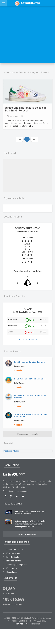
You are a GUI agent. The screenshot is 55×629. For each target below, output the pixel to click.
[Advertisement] (27, 35)
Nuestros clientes (13, 560)
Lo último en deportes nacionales (30, 379)
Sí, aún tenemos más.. (27, 534)
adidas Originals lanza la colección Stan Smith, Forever (26, 109)
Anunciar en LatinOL (15, 549)
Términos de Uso (22, 623)
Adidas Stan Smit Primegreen (25, 72)
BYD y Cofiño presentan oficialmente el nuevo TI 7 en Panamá (30, 513)
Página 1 (45, 72)
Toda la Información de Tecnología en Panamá (30, 415)
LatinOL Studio (12, 557)
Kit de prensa (12, 568)
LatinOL (6, 72)
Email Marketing (13, 553)
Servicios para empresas (16, 564)
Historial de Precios (28, 339)
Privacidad (35, 623)
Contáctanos (11, 572)
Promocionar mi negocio (27, 434)
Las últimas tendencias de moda (29, 362)
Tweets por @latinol (11, 450)
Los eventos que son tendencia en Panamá (30, 396)
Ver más (18, 370)
